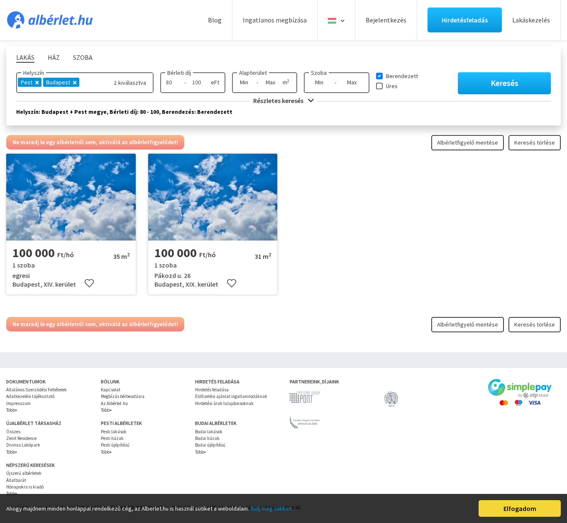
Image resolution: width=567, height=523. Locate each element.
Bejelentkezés (386, 20)
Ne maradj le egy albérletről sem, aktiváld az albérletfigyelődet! (95, 142)
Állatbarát (16, 480)
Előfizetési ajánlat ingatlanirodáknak (231, 396)
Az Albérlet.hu (114, 403)
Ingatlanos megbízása (275, 20)
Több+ (11, 410)
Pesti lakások (114, 432)
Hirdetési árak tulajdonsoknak (224, 403)
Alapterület (253, 72)
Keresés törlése (534, 142)
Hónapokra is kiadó (25, 487)
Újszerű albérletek (24, 473)
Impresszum (18, 403)
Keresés (504, 83)
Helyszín (33, 72)
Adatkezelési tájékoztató (30, 396)
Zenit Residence (21, 438)
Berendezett (402, 76)
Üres (392, 86)
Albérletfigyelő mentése (467, 142)
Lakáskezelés (531, 20)
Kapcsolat (110, 390)
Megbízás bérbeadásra (122, 396)
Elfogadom (519, 508)
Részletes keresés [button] (279, 100)
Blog (215, 20)
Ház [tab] (54, 57)
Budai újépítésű (210, 445)
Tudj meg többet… (273, 508)
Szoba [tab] (83, 57)
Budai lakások (208, 432)
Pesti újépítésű (115, 445)
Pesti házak (112, 438)
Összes (13, 432)
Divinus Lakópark (23, 445)
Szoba (319, 72)
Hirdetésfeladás (465, 20)
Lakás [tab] (25, 57)
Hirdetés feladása (212, 390)
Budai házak (207, 438)
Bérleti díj (179, 72)
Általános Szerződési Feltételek (36, 390)
